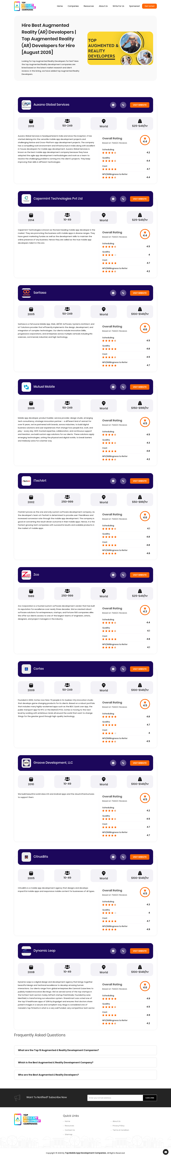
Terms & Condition (121, 1130)
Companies (73, 6)
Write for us (118, 6)
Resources (89, 6)
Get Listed (149, 6)
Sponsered (134, 6)
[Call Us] (123, 105)
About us (103, 6)
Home (60, 6)
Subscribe (149, 1098)
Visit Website (139, 104)
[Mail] (113, 105)
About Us (116, 1121)
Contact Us (70, 1130)
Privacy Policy (118, 1125)
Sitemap (68, 1134)
